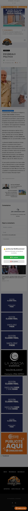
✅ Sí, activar (14, 257)
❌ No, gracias (14, 261)
